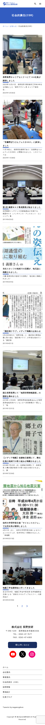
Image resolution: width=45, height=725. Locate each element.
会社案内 (6, 672)
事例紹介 (6, 692)
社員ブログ (7, 697)
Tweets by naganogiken (13, 707)
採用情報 (6, 687)
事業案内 (6, 677)
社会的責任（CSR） (11, 682)
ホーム (5, 667)
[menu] (40, 4)
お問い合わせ (23, 645)
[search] (35, 4)
